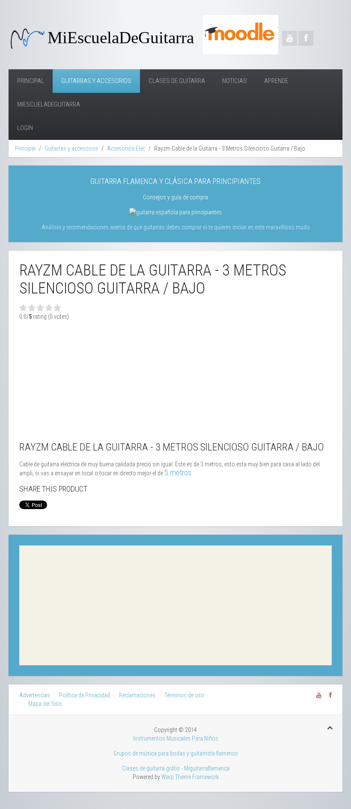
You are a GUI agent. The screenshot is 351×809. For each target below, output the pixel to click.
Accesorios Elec (126, 148)
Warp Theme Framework (190, 776)
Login (25, 128)
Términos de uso (184, 695)
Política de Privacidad (84, 695)
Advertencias (34, 695)
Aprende (276, 81)
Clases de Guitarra (177, 81)
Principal (30, 81)
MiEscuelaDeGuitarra (48, 104)
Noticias (234, 81)
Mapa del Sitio (45, 703)
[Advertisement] (175, 605)
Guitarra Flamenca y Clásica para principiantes (175, 181)
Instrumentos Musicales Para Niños (175, 738)
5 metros (177, 472)
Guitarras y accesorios (96, 81)
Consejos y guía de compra (175, 197)
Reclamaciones (137, 695)
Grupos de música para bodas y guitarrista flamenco (175, 753)
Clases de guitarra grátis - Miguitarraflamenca (175, 768)
